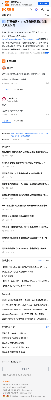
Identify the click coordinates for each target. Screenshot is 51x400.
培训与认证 (27, 375)
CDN (41, 133)
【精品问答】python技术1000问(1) (16, 285)
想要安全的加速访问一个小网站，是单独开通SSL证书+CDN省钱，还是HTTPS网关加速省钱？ (25, 184)
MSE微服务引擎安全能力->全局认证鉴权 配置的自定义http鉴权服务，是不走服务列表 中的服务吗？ (25, 152)
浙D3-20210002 (26, 393)
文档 (4, 375)
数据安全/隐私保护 (31, 133)
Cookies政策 (24, 384)
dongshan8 (12, 98)
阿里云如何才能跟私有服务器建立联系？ (18, 216)
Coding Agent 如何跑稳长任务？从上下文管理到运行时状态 (26, 304)
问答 (27, 139)
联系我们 (25, 369)
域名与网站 (15, 136)
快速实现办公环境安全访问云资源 (16, 347)
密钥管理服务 (25, 136)
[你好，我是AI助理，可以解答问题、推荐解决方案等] (36, 9)
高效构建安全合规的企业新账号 (15, 338)
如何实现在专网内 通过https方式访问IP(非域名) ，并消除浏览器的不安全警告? (25, 162)
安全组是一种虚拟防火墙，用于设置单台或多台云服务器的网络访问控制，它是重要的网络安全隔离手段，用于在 (25, 227)
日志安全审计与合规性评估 (13, 342)
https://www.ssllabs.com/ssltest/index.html (20, 39)
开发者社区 (15, 139)
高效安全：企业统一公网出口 (14, 333)
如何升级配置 (7, 276)
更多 (47, 327)
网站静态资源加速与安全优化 (14, 352)
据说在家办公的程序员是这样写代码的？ (18, 271)
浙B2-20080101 (27, 390)
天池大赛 (19, 375)
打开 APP (43, 3)
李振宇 (10, 68)
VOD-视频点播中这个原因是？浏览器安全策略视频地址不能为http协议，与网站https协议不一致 (25, 205)
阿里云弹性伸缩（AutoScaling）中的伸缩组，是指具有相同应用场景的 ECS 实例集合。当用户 (25, 248)
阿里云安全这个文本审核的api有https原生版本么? (23, 173)
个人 (47, 14)
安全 (12, 133)
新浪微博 (14, 362)
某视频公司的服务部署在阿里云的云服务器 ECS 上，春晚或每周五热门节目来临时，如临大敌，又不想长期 (25, 237)
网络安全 (19, 133)
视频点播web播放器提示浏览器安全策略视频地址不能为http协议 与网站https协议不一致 (25, 194)
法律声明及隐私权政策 (10, 384)
